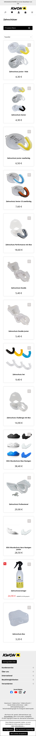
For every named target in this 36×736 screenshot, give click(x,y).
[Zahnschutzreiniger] (18, 574)
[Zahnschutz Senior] (18, 99)
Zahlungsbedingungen (17, 707)
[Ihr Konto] (18, 12)
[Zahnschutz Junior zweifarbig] (18, 142)
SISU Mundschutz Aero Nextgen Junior (18, 548)
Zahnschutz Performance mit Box (19, 245)
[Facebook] (11, 693)
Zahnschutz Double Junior (19, 331)
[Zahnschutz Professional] (18, 488)
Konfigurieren (8, 729)
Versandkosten (8, 716)
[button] (18, 655)
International (7, 676)
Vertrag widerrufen (9, 662)
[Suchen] (4, 12)
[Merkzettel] (11, 12)
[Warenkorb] (25, 12)
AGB (26, 705)
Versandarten (7, 684)
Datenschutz (16, 703)
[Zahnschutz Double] (18, 272)
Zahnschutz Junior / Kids (18, 72)
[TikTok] (24, 693)
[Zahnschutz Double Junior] (18, 315)
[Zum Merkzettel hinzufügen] (29, 45)
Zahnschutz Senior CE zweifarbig (18, 201)
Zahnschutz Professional (18, 504)
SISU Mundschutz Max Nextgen (18, 461)
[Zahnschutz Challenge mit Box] (18, 401)
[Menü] (31, 12)
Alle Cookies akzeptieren (18, 734)
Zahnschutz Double (18, 288)
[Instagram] (20, 693)
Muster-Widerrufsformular (15, 705)
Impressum (7, 703)
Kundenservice (7, 668)
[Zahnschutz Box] (18, 618)
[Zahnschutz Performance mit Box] (18, 228)
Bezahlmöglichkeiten (10, 680)
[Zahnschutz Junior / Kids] (18, 55)
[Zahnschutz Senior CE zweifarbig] (18, 185)
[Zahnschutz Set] (18, 358)
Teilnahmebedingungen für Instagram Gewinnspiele (18, 708)
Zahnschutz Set (19, 374)
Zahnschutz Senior (18, 115)
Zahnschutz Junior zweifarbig (18, 158)
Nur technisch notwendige (24, 729)
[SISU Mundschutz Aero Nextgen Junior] (18, 531)
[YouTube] (16, 693)
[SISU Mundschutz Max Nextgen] (18, 445)
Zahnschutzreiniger (18, 591)
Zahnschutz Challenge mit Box (19, 418)
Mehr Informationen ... (18, 726)
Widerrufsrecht (25, 703)
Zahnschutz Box (18, 634)
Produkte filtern (10, 28)
